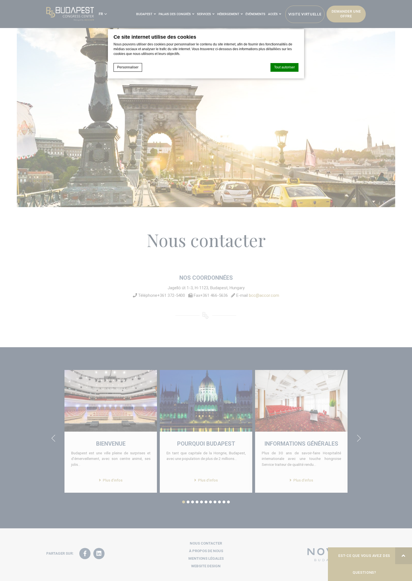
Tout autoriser (284, 67)
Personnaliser (127, 67)
